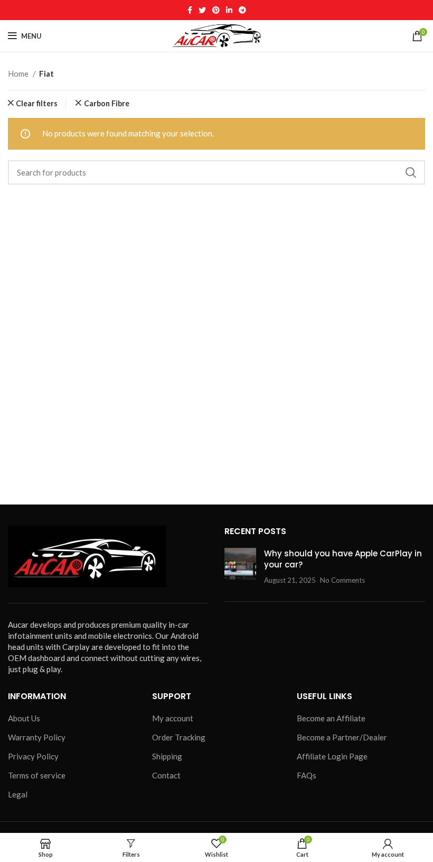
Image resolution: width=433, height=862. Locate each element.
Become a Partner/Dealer (342, 737)
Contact (166, 775)
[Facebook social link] (189, 10)
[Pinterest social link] (216, 10)
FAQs (306, 775)
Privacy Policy (33, 756)
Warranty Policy (36, 737)
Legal (17, 794)
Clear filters (37, 103)
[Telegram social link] (242, 10)
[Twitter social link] (202, 10)
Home (19, 73)
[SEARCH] (411, 172)
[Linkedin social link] (229, 10)
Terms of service (36, 775)
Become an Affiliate (331, 718)
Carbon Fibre (106, 103)
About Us (24, 718)
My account (172, 718)
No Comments (342, 580)
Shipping (167, 756)
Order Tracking (178, 737)
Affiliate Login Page (332, 756)
